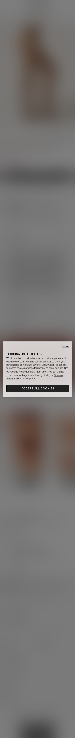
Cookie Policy (18, 371)
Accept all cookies (38, 388)
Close (65, 346)
